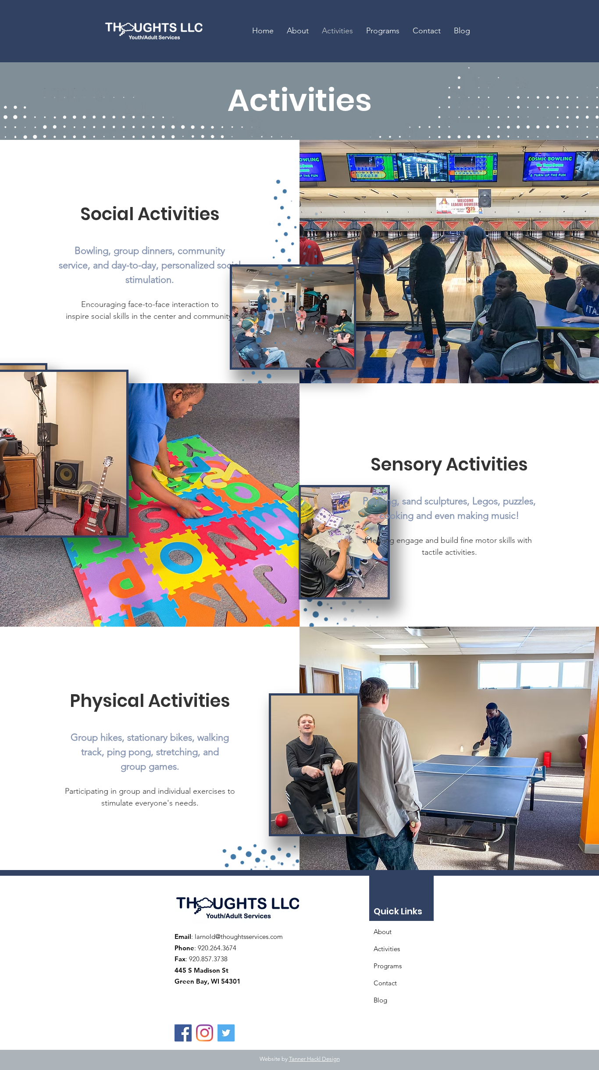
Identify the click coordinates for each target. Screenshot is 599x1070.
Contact (385, 983)
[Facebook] (183, 1032)
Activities (387, 949)
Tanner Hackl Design (314, 1059)
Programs (388, 966)
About (383, 931)
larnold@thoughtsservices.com (239, 936)
